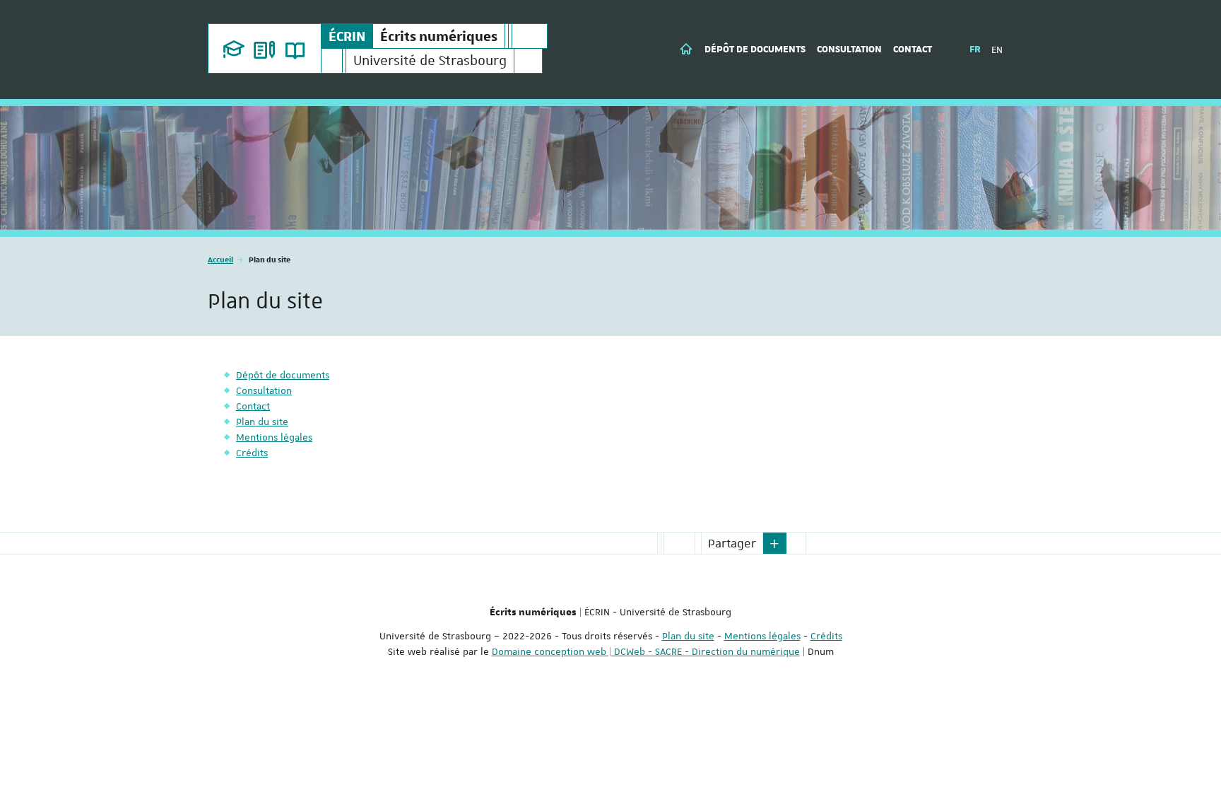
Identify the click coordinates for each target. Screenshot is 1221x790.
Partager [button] (732, 543)
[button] (775, 543)
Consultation (849, 49)
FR (975, 49)
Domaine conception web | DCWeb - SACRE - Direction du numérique (646, 651)
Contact (912, 49)
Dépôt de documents (755, 49)
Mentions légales (762, 635)
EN (997, 49)
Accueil (220, 259)
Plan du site (688, 635)
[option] (610, 168)
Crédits (826, 635)
